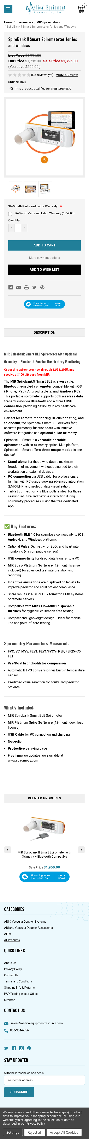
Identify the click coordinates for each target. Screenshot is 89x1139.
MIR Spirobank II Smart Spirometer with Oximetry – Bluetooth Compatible (44, 854)
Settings (12, 1132)
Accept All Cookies (64, 1132)
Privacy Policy (13, 969)
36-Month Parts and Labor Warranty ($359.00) (44, 213)
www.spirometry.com (23, 760)
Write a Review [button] (67, 75)
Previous (7, 849)
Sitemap (9, 1000)
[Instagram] (21, 1048)
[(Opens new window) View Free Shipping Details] (40, 89)
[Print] (26, 287)
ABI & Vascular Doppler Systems (25, 921)
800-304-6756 (19, 1030)
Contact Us (11, 975)
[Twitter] (34, 287)
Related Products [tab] (44, 798)
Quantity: (14, 220)
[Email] (18, 287)
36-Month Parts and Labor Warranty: (33, 206)
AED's (8, 934)
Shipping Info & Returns (19, 987)
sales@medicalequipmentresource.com (37, 1023)
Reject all (35, 1132)
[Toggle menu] (8, 9)
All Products (12, 940)
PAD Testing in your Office (21, 993)
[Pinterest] (42, 287)
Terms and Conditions (18, 981)
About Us (10, 963)
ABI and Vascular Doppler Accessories (29, 927)
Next (81, 849)
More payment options (44, 258)
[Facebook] (10, 287)
